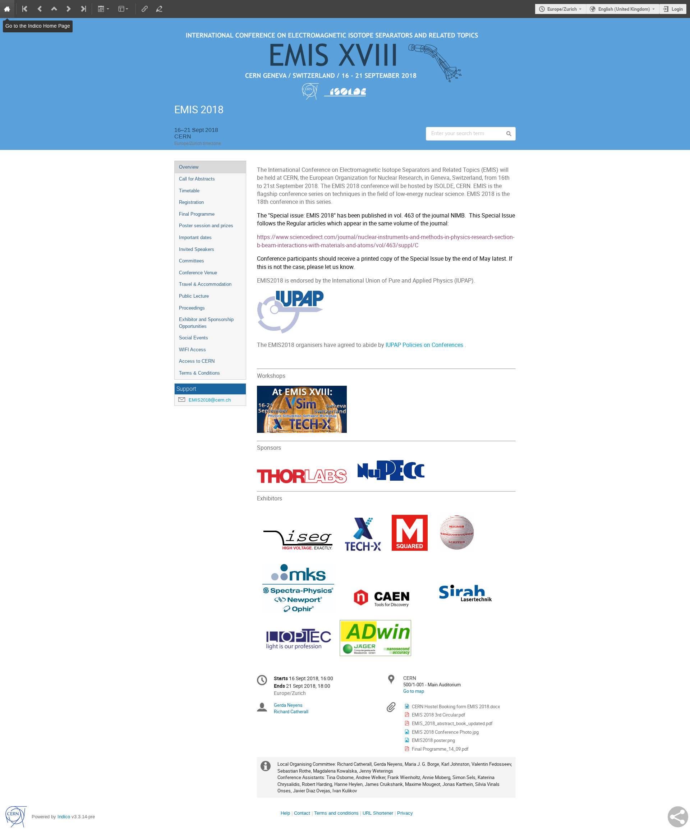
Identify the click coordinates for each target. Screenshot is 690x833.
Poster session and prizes (206, 225)
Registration (191, 202)
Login (677, 9)
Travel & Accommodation (205, 284)
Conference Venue (198, 272)
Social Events (193, 337)
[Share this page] (678, 817)
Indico (64, 817)
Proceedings (192, 308)
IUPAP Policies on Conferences (424, 345)
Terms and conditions (336, 813)
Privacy (405, 813)
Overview (188, 167)
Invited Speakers (196, 249)
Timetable (189, 190)
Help (285, 813)
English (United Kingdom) (624, 9)
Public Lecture (194, 296)
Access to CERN (197, 361)
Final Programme (197, 214)
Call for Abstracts (197, 179)
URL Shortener (378, 813)
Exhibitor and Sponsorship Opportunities (206, 323)
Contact (302, 813)
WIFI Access (192, 349)
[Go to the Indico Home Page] (7, 9)
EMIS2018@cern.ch (210, 400)
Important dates (195, 237)
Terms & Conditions (199, 373)
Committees (191, 261)
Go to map (413, 691)
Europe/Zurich (562, 9)
